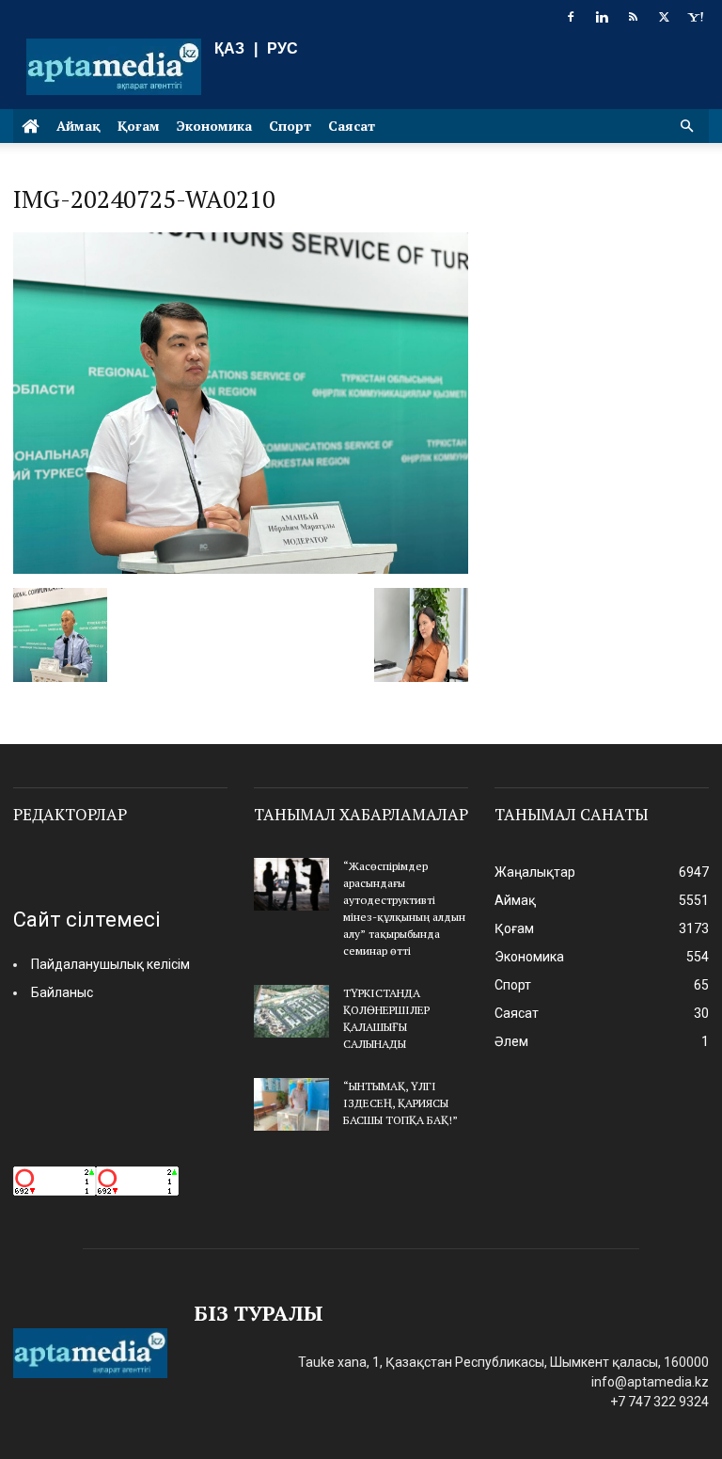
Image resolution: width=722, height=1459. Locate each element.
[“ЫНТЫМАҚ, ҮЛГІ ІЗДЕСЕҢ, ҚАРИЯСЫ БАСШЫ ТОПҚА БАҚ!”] (291, 1104)
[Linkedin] (602, 17)
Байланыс (62, 992)
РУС (282, 48)
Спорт (290, 126)
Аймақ (78, 126)
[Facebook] (571, 17)
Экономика (214, 126)
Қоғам (139, 126)
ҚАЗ (229, 48)
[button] (686, 126)
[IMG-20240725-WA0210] (240, 569)
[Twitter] (664, 17)
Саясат (351, 126)
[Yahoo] (695, 17)
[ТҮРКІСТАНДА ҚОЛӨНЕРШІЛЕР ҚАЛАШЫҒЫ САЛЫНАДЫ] (291, 1011)
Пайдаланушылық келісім (110, 964)
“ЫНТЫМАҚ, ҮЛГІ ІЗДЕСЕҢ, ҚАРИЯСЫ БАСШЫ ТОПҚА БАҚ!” (400, 1103)
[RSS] (633, 17)
